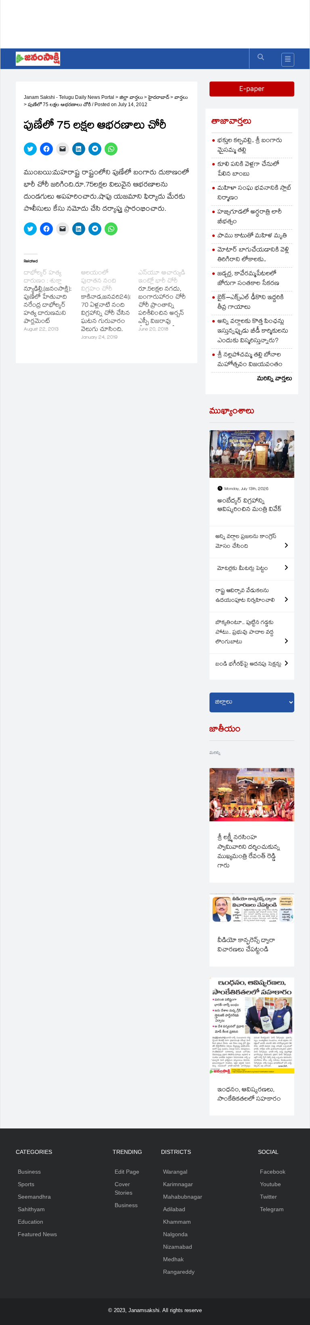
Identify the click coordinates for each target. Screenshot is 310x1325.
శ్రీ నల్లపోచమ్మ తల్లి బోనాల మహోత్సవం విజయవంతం (250, 360)
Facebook (272, 1171)
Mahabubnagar (182, 1196)
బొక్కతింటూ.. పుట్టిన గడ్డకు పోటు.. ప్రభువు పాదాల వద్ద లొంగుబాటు (245, 632)
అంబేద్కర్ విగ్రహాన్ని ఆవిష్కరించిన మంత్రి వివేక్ (250, 506)
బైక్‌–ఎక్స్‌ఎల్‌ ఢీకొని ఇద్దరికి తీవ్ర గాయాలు (251, 303)
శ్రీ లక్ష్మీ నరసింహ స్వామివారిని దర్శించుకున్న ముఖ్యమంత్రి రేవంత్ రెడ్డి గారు (249, 852)
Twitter (268, 1196)
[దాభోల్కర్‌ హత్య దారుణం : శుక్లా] (52, 302)
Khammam (177, 1221)
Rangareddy (179, 1271)
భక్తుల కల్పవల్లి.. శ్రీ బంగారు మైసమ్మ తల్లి (250, 146)
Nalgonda (175, 1234)
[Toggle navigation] (287, 60)
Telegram (272, 1209)
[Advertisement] (163, 22)
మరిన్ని (214, 753)
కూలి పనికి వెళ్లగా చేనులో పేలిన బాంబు (248, 169)
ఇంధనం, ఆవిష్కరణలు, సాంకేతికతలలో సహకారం (249, 1095)
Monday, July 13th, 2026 (246, 489)
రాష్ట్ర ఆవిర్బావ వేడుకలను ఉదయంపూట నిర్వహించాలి (245, 596)
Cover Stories (123, 1188)
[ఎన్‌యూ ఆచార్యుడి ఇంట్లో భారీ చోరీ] (167, 302)
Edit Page (127, 1171)
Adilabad (174, 1209)
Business (29, 1171)
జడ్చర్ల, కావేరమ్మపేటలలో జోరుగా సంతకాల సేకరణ (248, 279)
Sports (26, 1184)
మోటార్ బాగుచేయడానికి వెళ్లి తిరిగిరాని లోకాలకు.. (253, 255)
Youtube (270, 1184)
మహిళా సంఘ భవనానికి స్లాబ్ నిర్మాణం (254, 193)
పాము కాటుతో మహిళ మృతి (252, 236)
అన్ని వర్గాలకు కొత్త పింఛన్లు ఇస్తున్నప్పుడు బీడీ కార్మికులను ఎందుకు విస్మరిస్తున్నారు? (253, 331)
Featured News (37, 1234)
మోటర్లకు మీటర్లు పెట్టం (242, 569)
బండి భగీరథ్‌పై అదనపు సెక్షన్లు (248, 665)
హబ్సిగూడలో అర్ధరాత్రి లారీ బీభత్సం (250, 217)
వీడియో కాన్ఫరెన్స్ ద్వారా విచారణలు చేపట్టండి (246, 946)
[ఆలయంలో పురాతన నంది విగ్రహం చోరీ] (109, 306)
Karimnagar (178, 1184)
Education (30, 1221)
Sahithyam (31, 1209)
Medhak (173, 1259)
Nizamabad (177, 1246)
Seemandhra (34, 1196)
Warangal (175, 1171)
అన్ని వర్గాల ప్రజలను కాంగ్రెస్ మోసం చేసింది (246, 542)
